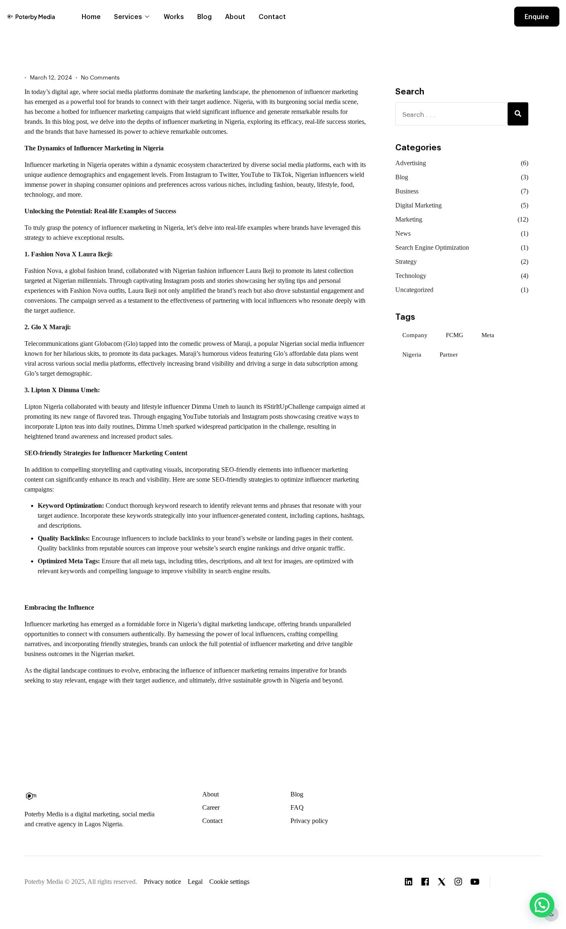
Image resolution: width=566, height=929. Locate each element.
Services (128, 16)
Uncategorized (414, 289)
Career (211, 807)
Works (174, 16)
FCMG (454, 335)
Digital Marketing (418, 205)
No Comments (100, 77)
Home (91, 16)
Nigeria (411, 354)
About (235, 16)
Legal (195, 881)
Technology (410, 275)
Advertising (410, 162)
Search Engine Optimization (432, 247)
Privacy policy (309, 820)
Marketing (408, 219)
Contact (272, 16)
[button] (521, 881)
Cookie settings (229, 881)
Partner (449, 354)
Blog (204, 16)
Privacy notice (162, 881)
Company (415, 335)
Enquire (537, 16)
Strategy (406, 261)
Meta (487, 335)
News (403, 233)
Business (406, 191)
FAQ (297, 807)
